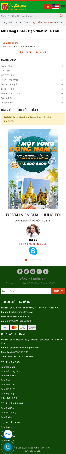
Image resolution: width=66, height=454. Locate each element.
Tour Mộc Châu (8, 384)
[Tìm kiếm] (61, 16)
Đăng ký (58, 291)
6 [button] (37, 260)
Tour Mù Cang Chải (10, 371)
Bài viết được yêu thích (19, 110)
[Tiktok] (46, 271)
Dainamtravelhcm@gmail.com (23, 347)
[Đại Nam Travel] (14, 6)
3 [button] (30, 260)
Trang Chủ (6, 66)
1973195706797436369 (20, 356)
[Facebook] (20, 271)
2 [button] (28, 260)
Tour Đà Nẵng (8, 408)
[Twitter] (26, 271)
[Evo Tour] (33, 169)
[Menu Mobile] (62, 6)
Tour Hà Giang (8, 367)
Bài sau (40, 52)
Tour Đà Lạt (6, 417)
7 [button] (40, 260)
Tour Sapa (6, 380)
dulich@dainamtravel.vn (20, 312)
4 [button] (33, 260)
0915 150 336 (20, 352)
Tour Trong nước (9, 79)
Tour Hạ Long (7, 393)
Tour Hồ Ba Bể (8, 389)
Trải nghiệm (7, 98)
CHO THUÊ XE (8, 89)
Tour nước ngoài (9, 84)
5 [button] (35, 260)
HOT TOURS (7, 75)
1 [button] (26, 260)
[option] (33, 240)
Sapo (39, 451)
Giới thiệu (6, 70)
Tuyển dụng (7, 102)
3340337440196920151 (20, 321)
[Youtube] (32, 271)
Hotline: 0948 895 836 (33, 243)
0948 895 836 (21, 316)
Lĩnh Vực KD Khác (10, 93)
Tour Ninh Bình (8, 375)
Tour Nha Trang (8, 412)
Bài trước (27, 52)
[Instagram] (39, 271)
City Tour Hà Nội (9, 398)
